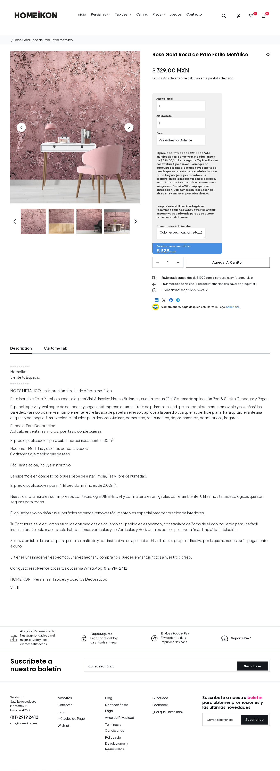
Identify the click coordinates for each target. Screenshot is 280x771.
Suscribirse (252, 666)
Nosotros (65, 698)
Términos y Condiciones (114, 727)
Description (21, 348)
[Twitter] (164, 300)
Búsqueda (160, 698)
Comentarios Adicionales (173, 226)
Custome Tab (55, 348)
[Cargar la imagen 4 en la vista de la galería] (89, 221)
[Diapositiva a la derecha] (128, 127)
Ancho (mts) (164, 98)
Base (159, 133)
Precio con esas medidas (173, 246)
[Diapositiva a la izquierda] (21, 127)
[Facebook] (171, 300)
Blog (108, 698)
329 (164, 250)
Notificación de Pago (116, 708)
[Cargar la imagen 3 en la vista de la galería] (61, 221)
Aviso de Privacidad (119, 717)
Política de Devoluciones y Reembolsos (116, 743)
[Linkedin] (157, 300)
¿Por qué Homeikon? (167, 711)
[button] (101, 14)
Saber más (233, 307)
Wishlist (63, 725)
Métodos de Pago (71, 718)
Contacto (65, 705)
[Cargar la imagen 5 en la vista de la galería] (117, 221)
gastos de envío (170, 78)
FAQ (61, 711)
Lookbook (160, 705)
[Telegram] (178, 300)
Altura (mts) (164, 115)
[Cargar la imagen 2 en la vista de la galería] (33, 221)
